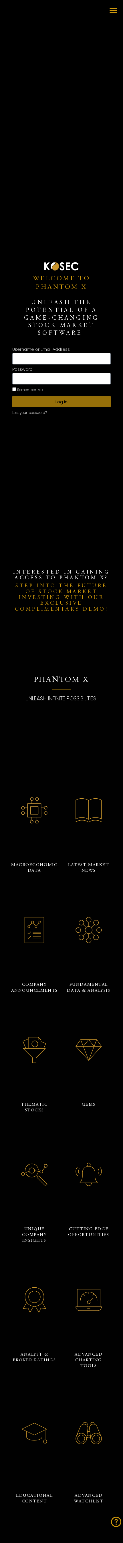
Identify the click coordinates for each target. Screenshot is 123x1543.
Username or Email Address (41, 349)
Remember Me (29, 389)
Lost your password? (29, 412)
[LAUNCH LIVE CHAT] (116, 1522)
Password (22, 369)
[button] (113, 10)
